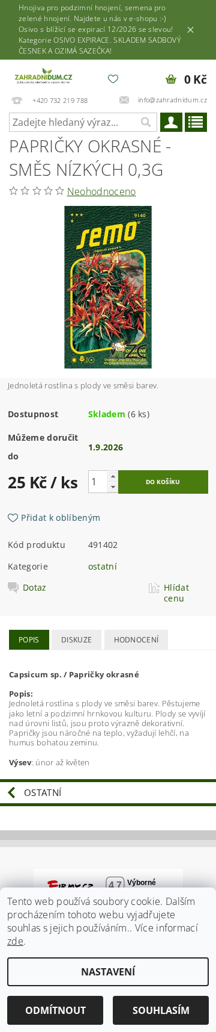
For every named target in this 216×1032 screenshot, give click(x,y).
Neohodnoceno (101, 191)
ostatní (102, 566)
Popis (29, 640)
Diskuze (76, 640)
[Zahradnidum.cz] (44, 75)
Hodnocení (136, 640)
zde (15, 941)
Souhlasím (161, 1010)
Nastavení (108, 971)
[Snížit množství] (112, 487)
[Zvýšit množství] (112, 476)
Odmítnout (55, 1010)
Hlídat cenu (176, 593)
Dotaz (35, 587)
